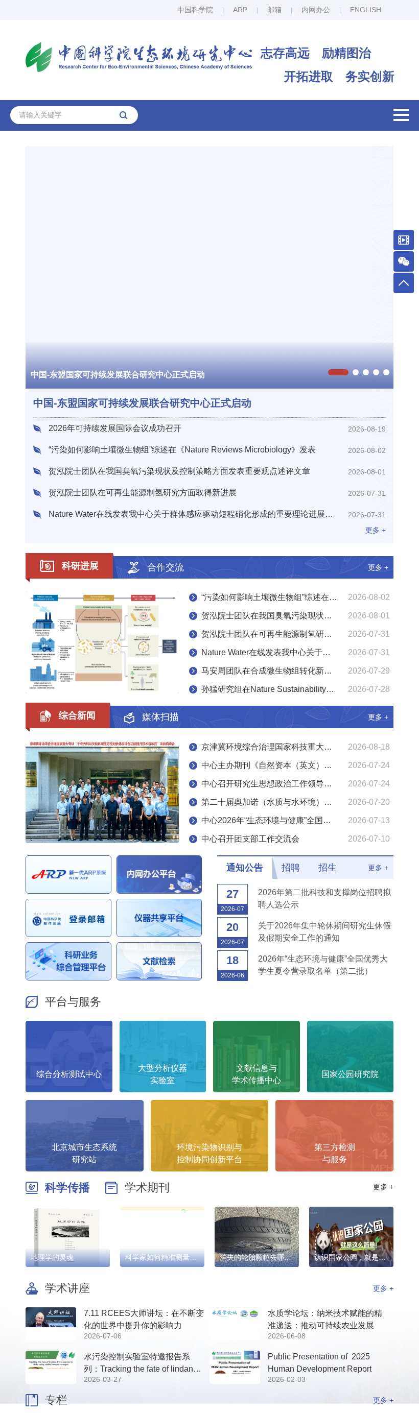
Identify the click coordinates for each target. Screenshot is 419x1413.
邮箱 (274, 10)
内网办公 (315, 10)
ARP (240, 10)
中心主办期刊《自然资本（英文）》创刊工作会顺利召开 (297, 765)
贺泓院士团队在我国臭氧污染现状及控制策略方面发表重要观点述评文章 (297, 615)
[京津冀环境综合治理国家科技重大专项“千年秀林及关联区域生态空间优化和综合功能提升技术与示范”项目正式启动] (102, 792)
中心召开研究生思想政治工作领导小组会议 (279, 783)
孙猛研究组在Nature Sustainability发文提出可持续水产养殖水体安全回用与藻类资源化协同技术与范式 (297, 689)
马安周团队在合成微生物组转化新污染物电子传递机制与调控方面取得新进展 (297, 670)
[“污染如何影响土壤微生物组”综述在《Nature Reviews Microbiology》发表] (102, 642)
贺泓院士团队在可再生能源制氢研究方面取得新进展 (295, 634)
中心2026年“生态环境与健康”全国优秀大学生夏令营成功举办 (297, 820)
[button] (338, 372)
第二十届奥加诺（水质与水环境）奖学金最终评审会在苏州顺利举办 (297, 802)
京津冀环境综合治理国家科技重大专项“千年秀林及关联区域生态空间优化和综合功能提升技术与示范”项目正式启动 (297, 747)
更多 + (378, 567)
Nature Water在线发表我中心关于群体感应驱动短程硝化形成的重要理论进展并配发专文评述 (297, 652)
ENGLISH (365, 10)
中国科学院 (195, 10)
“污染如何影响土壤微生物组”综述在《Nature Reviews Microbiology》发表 (297, 597)
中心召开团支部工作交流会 (250, 838)
